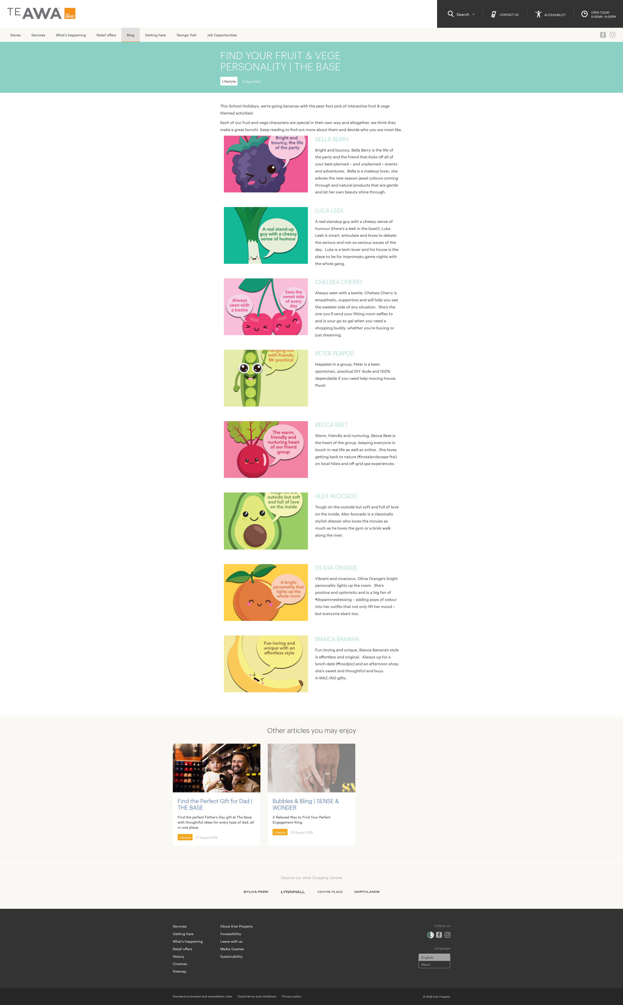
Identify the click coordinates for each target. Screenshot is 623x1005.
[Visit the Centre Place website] (330, 891)
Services (38, 34)
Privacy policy (291, 996)
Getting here (155, 34)
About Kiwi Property (236, 926)
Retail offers (106, 34)
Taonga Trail (186, 34)
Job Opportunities (222, 34)
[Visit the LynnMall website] (293, 891)
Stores (15, 34)
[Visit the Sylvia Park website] (256, 891)
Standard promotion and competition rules (202, 996)
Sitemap (179, 971)
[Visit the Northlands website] (367, 891)
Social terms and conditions (257, 996)
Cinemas (180, 963)
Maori (426, 964)
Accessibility (230, 933)
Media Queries (232, 948)
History (178, 956)
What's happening (71, 34)
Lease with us (231, 941)
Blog (130, 34)
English (427, 957)
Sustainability (231, 956)
